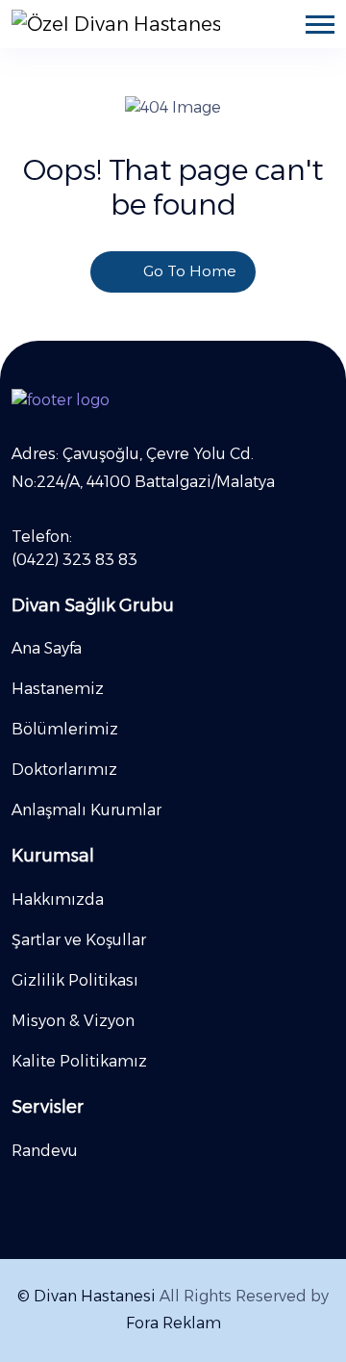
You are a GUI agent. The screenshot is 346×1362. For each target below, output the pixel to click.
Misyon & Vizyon (73, 1021)
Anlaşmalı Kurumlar (86, 810)
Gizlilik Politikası (75, 980)
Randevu (45, 1151)
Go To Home (189, 271)
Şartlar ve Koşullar (79, 940)
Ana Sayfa (47, 648)
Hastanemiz (58, 689)
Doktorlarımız (64, 769)
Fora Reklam (173, 1323)
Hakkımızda (58, 899)
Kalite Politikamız (79, 1061)
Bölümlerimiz (65, 729)
